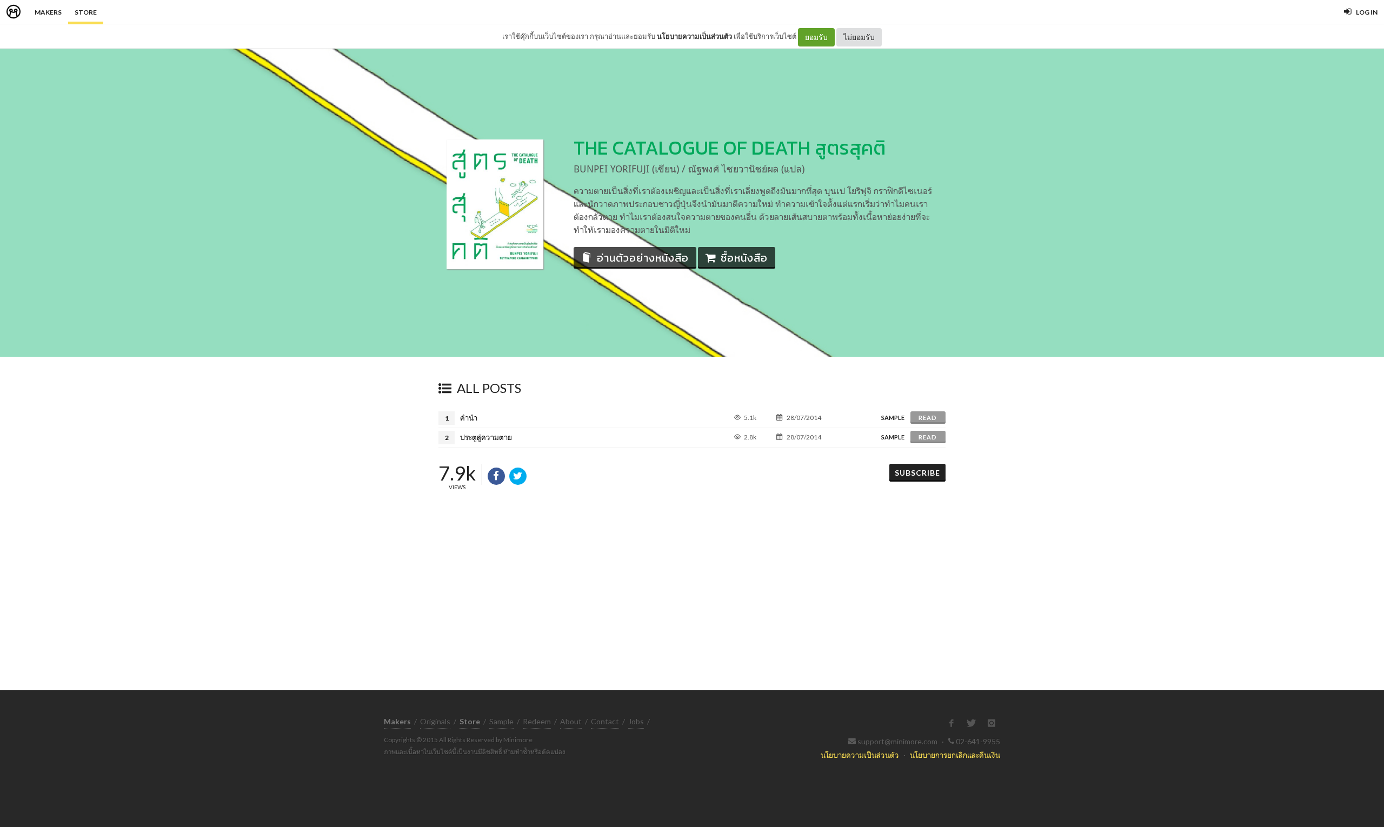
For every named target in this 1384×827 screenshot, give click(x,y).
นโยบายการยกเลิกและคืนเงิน (955, 754)
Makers (48, 12)
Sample (501, 721)
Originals (435, 721)
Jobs (636, 721)
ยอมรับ (816, 37)
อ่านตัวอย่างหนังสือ (643, 258)
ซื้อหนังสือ (744, 258)
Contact (605, 721)
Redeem (537, 721)
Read (928, 417)
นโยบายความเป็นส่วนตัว (694, 36)
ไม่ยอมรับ (859, 37)
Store (86, 12)
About (571, 721)
